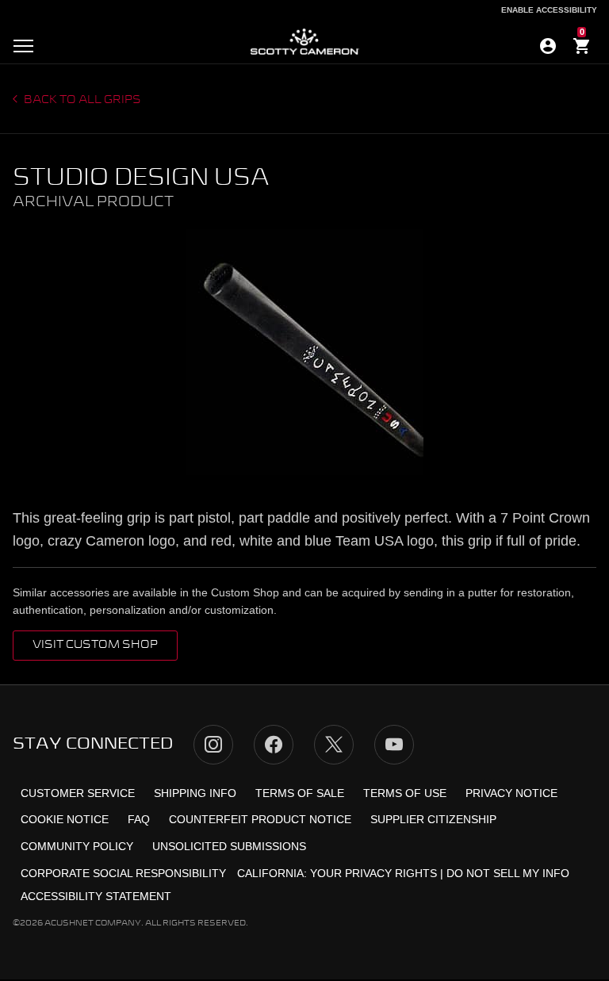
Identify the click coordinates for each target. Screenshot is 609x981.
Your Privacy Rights (373, 873)
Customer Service (78, 793)
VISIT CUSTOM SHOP (95, 644)
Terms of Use (404, 793)
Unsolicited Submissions (229, 846)
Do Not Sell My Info (507, 873)
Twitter (334, 744)
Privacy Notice (511, 793)
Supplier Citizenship (433, 819)
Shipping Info (195, 793)
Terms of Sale (299, 793)
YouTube (394, 744)
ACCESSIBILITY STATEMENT (96, 896)
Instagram (213, 744)
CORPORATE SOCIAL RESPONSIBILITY (123, 873)
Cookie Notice (65, 819)
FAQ (139, 819)
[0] (582, 48)
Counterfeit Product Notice (260, 819)
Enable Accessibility (549, 10)
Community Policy (77, 846)
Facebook (273, 744)
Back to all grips (81, 99)
